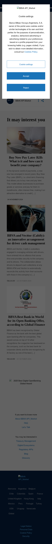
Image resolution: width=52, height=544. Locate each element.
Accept (26, 76)
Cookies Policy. (31, 51)
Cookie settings (26, 64)
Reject (26, 87)
